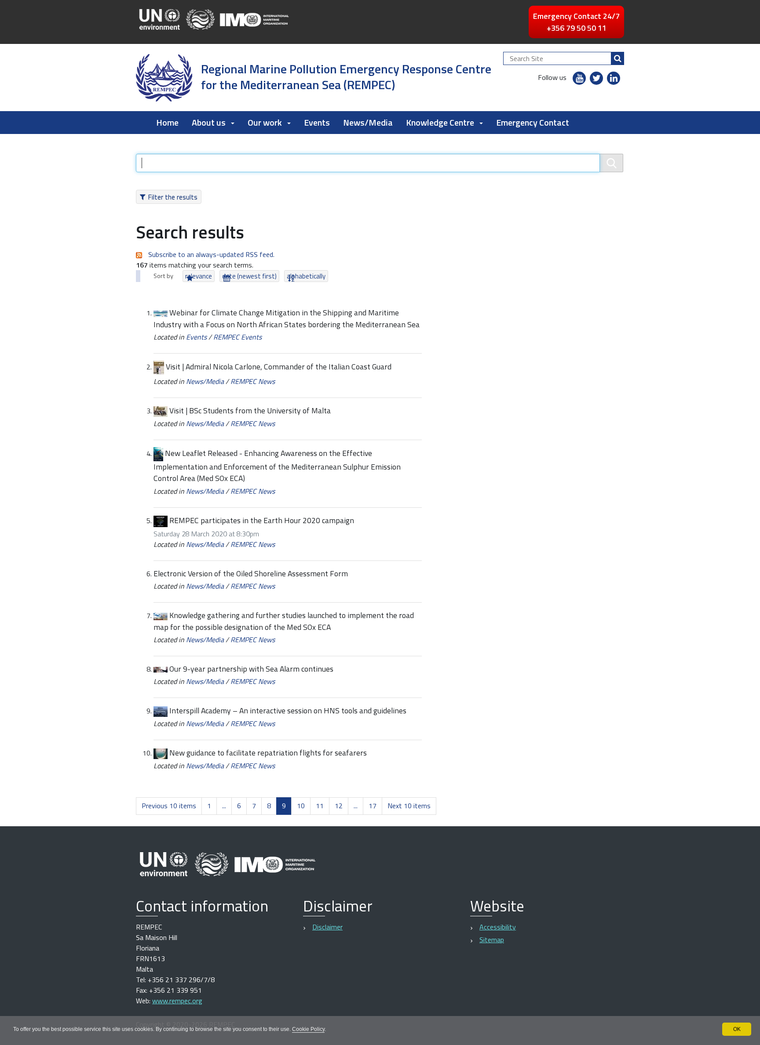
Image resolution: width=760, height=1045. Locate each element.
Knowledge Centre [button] (440, 122)
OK (737, 1029)
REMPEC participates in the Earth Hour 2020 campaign (261, 520)
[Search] (617, 58)
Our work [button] (265, 122)
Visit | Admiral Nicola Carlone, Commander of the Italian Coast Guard (278, 366)
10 (301, 805)
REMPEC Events (237, 337)
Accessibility (497, 927)
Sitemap (491, 939)
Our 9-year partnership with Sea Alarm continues (251, 669)
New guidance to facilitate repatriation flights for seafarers (268, 753)
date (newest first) (249, 276)
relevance (198, 276)
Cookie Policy (308, 1029)
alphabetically (306, 276)
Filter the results (172, 197)
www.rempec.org (177, 1000)
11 (320, 805)
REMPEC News (252, 381)
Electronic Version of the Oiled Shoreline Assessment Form (250, 573)
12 (339, 805)
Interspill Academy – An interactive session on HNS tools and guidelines (287, 710)
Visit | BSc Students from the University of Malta (250, 410)
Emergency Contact (532, 122)
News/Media (368, 122)
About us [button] (209, 122)
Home (167, 122)
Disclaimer (327, 927)
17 (372, 805)
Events (317, 122)
